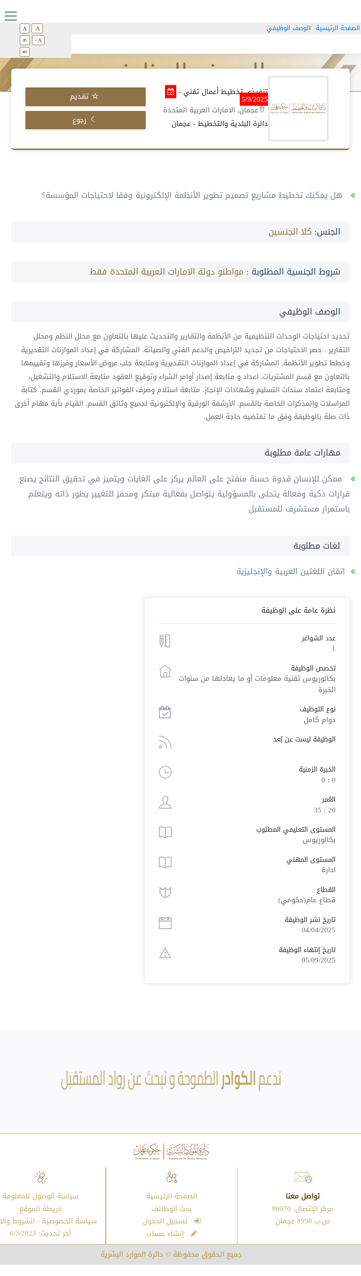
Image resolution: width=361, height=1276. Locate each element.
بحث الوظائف (171, 1208)
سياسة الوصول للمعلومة (40, 1196)
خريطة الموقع (40, 1208)
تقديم (81, 96)
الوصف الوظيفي (288, 28)
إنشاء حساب (168, 1233)
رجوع (80, 119)
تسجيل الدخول (169, 1221)
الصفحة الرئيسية (338, 28)
